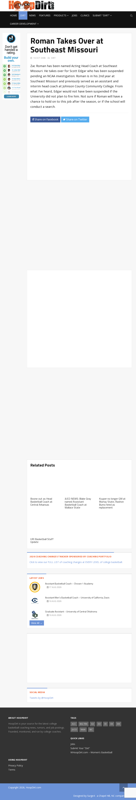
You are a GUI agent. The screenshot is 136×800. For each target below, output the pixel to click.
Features (44, 15)
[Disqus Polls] (79, 225)
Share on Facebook (46, 119)
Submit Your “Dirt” (80, 748)
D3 (99, 723)
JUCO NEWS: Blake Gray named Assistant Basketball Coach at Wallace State (78, 503)
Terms (11, 769)
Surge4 (91, 795)
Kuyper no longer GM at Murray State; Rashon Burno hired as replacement (112, 503)
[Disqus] (79, 318)
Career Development (23, 23)
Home (13, 15)
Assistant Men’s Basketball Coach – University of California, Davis (77, 597)
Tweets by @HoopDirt (41, 697)
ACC (74, 723)
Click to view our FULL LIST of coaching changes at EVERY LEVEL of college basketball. (76, 562)
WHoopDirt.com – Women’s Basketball (91, 752)
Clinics (85, 15)
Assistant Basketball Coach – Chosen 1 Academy (69, 583)
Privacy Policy (15, 765)
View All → (36, 623)
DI (105, 723)
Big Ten (83, 723)
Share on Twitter (76, 119)
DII (111, 723)
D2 (92, 723)
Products (60, 15)
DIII (118, 723)
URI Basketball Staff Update (42, 540)
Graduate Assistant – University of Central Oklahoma (71, 611)
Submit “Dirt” (101, 15)
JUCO (74, 729)
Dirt (23, 15)
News (32, 15)
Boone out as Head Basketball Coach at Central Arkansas (41, 501)
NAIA (83, 729)
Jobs (74, 15)
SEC (91, 729)
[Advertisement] (101, 5)
